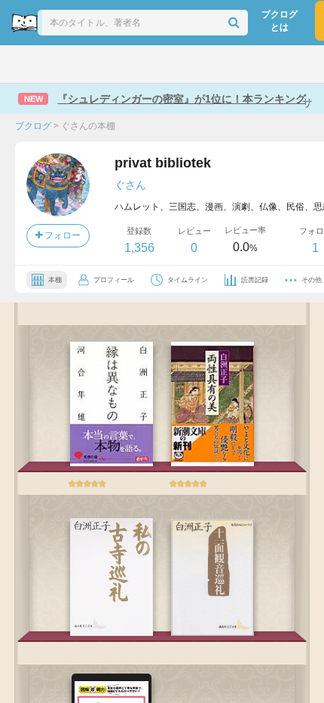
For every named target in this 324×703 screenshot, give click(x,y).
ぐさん (130, 185)
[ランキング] (104, 64)
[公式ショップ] (265, 64)
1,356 (139, 247)
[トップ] (24, 64)
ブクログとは (279, 20)
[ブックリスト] (145, 64)
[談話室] (183, 64)
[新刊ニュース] (63, 64)
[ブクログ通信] (223, 64)
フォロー (61, 235)
